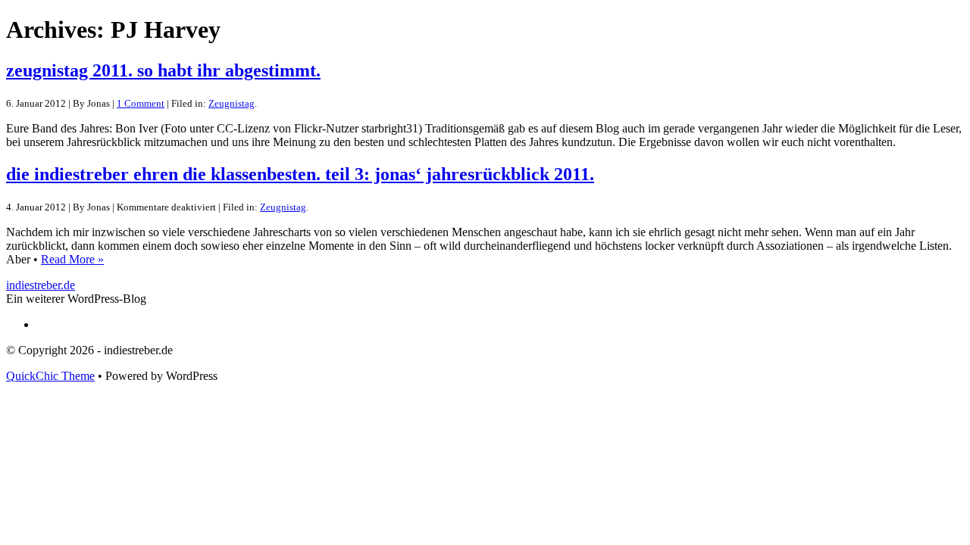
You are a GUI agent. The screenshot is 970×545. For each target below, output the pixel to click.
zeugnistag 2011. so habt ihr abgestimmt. (163, 70)
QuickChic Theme (50, 375)
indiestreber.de (40, 285)
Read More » (72, 259)
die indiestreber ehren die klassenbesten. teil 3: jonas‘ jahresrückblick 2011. (300, 174)
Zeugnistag (231, 103)
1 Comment (140, 103)
